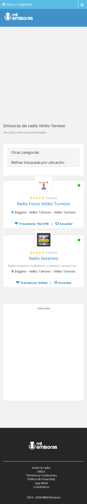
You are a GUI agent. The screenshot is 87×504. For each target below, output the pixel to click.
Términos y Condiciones (41, 475)
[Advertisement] (43, 74)
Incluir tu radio (41, 468)
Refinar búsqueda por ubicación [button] (37, 162)
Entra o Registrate (18, 4)
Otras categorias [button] (25, 152)
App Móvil (41, 483)
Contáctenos (41, 487)
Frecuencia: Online (34, 283)
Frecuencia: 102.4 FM (34, 224)
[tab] (43, 152)
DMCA (41, 471)
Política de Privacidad (41, 479)
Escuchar (66, 224)
